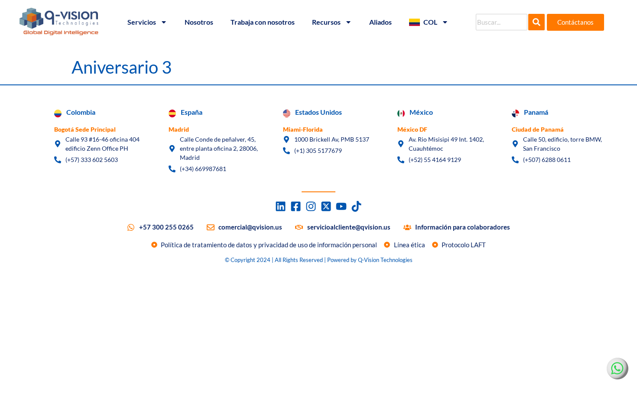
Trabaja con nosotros (263, 22)
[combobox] (501, 22)
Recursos (326, 22)
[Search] (536, 22)
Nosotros (199, 22)
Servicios (141, 22)
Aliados (380, 22)
